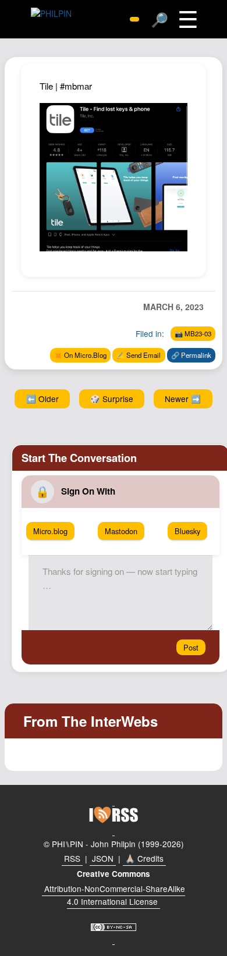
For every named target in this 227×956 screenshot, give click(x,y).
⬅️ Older (42, 398)
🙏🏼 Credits (144, 858)
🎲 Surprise (111, 398)
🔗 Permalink (191, 355)
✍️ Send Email (138, 355)
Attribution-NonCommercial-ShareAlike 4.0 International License (114, 895)
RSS (72, 858)
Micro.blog (50, 530)
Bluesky (187, 530)
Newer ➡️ (183, 398)
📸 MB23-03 (193, 333)
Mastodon (121, 530)
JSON (103, 858)
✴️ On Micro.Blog (80, 355)
